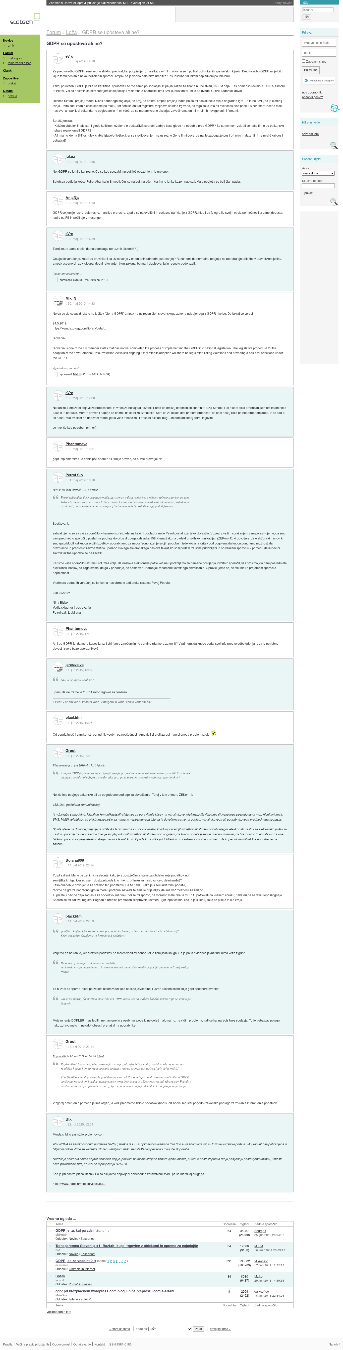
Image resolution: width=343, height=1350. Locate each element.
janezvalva (75, 664)
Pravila (8, 1344)
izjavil (93, 490)
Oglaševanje (82, 1344)
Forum (8, 53)
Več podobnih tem (58, 1311)
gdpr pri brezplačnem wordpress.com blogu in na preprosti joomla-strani (114, 1291)
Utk (69, 1119)
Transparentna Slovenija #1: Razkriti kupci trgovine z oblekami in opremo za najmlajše (126, 1245)
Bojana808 (75, 860)
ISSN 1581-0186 (120, 1344)
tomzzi (59, 1280)
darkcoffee (261, 1291)
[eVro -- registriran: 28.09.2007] (58, 58)
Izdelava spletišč (80, 1299)
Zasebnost (88, 1238)
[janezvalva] (58, 667)
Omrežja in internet (82, 1269)
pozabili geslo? (312, 97)
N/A (57, 1250)
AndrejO (260, 1230)
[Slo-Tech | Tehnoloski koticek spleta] (25, 20)
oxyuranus (62, 1265)
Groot (71, 750)
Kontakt (99, 1344)
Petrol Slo (74, 475)
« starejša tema (119, 1328)
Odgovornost (61, 1344)
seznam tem (310, 134)
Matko (258, 1276)
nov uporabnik (312, 92)
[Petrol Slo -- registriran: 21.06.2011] (58, 477)
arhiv (11, 45)
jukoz (70, 156)
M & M (258, 1246)
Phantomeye (76, 443)
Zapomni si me (315, 61)
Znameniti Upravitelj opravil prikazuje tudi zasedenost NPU (101, 3)
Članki (7, 70)
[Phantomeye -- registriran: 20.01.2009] (58, 446)
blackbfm (74, 717)
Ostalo (8, 90)
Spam (60, 1276)
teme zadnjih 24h (19, 63)
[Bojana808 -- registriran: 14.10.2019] (58, 862)
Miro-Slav (61, 1295)
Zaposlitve (11, 78)
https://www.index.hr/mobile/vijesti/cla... (79, 1183)
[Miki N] (58, 301)
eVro (69, 56)
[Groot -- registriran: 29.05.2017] (58, 753)
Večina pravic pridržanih (32, 1344)
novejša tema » (220, 1328)
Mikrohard (261, 1261)
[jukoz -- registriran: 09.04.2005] (58, 159)
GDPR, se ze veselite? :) (75, 1260)
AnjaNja (72, 197)
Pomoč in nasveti (80, 1284)
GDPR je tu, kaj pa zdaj (74, 1230)
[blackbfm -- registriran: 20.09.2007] (58, 720)
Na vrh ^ (334, 1344)
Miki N (71, 298)
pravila (12, 96)
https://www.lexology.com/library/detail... (79, 328)
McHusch (61, 1234)
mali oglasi (15, 58)
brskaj (12, 83)
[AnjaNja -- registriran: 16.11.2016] (58, 200)
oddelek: (142, 1328)
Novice (8, 40)
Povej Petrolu (160, 582)
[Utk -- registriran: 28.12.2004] (58, 1121)
